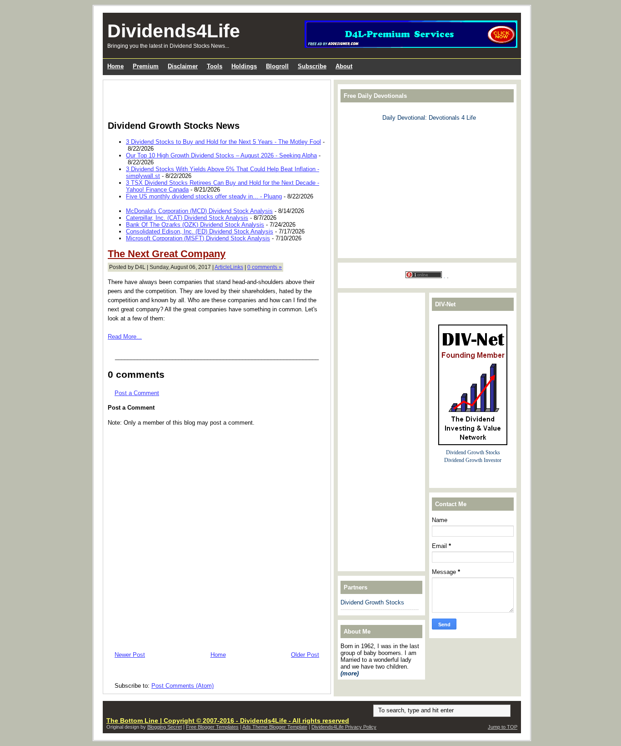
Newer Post (130, 654)
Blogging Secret (164, 727)
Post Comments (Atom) (182, 685)
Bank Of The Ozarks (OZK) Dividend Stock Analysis (195, 224)
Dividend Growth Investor (472, 460)
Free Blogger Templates (212, 727)
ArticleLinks (229, 267)
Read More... (125, 336)
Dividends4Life (173, 30)
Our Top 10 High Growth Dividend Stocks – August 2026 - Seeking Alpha (221, 155)
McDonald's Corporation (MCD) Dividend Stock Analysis (199, 211)
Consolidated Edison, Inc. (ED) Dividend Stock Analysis (199, 231)
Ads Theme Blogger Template (274, 727)
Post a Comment (137, 393)
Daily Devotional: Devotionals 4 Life (429, 117)
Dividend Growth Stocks (372, 602)
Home (218, 654)
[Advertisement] (214, 98)
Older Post (305, 654)
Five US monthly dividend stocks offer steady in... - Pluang (204, 196)
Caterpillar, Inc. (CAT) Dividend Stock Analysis (187, 217)
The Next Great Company (166, 253)
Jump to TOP (502, 727)
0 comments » (264, 267)
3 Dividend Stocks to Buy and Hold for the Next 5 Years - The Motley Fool (223, 141)
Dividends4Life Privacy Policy (343, 727)
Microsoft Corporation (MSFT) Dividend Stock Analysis (198, 238)
